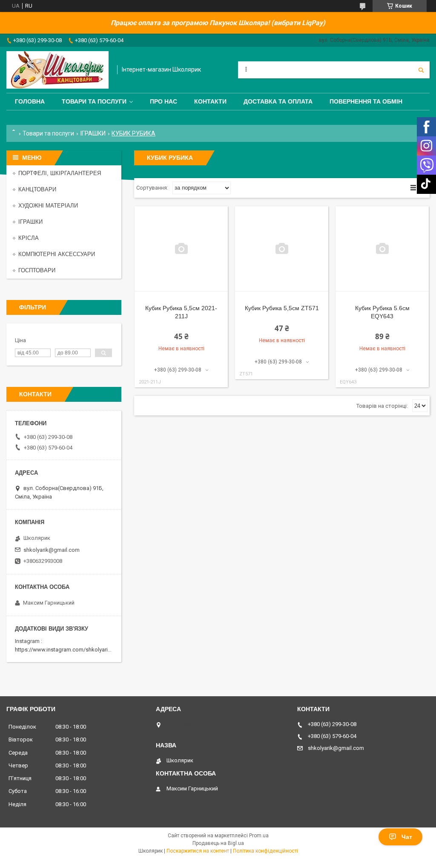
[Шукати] (421, 69)
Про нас (163, 101)
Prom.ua (259, 836)
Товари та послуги (94, 101)
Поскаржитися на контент (197, 851)
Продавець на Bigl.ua (218, 843)
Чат (407, 836)
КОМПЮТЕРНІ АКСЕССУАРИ (56, 254)
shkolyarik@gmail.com (51, 550)
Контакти (210, 101)
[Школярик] (57, 70)
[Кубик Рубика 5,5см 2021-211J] (181, 248)
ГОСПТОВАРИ (36, 270)
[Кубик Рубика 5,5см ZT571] (281, 248)
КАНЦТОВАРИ (37, 189)
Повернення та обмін (366, 101)
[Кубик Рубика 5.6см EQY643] (382, 248)
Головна (30, 101)
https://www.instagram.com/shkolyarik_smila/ (72, 649)
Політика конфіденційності (265, 851)
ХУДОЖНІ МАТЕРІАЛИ (48, 205)
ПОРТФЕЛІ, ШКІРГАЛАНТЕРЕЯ (59, 173)
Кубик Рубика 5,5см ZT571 (282, 308)
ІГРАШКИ (93, 133)
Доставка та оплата (278, 101)
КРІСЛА (28, 238)
